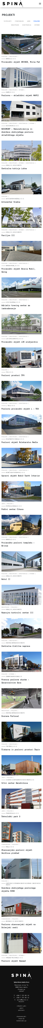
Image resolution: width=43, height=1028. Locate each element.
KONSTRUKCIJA (26, 25)
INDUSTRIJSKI (15, 25)
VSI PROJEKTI (8, 21)
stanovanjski (21, 1016)
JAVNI (28, 21)
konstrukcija (21, 1021)
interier (21, 1018)
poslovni (21, 1010)
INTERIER (37, 25)
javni (22, 1008)
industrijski (21, 1006)
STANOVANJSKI (19, 21)
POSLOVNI (37, 21)
